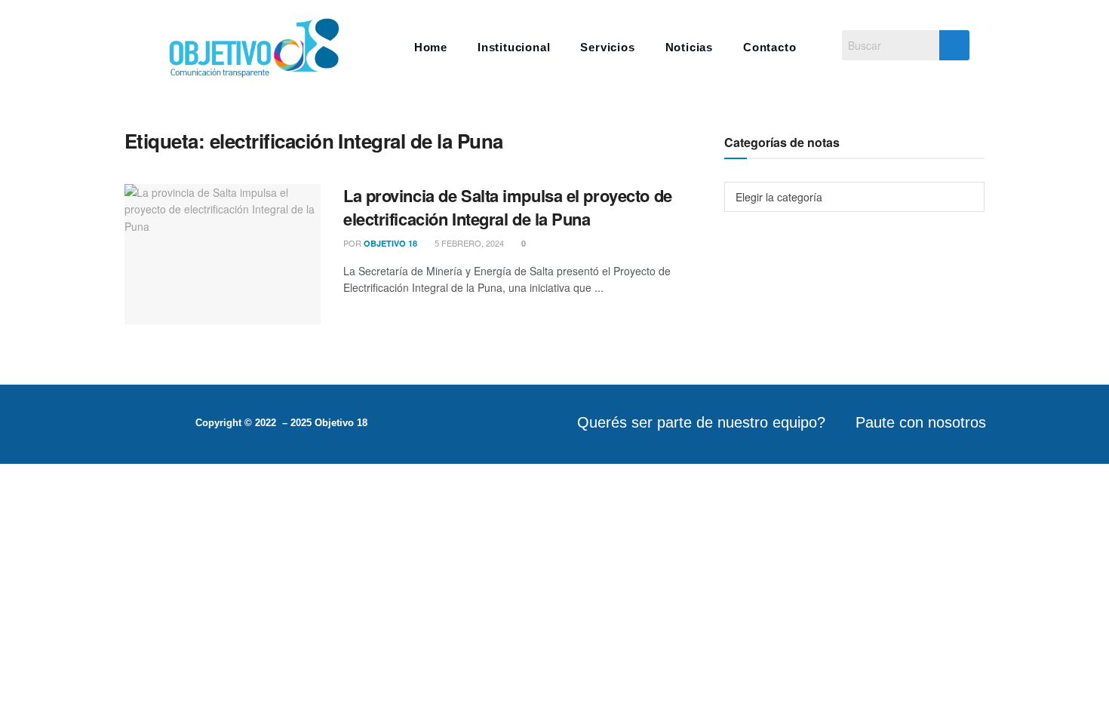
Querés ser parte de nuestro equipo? (701, 422)
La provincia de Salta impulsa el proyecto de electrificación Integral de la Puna (507, 207)
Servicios (607, 47)
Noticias (689, 47)
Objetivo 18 (390, 243)
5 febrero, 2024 (468, 243)
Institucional (514, 47)
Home (430, 47)
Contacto (769, 47)
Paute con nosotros (921, 422)
